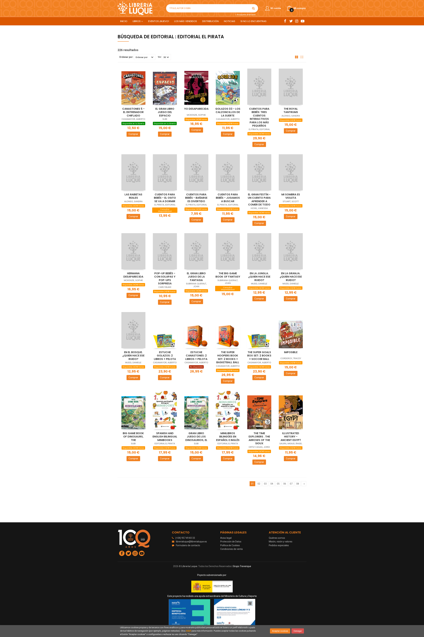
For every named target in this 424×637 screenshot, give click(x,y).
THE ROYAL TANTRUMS (291, 110)
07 (291, 483)
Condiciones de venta (231, 549)
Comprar (133, 134)
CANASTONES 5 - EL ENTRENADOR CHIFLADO (133, 112)
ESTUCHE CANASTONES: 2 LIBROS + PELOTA (196, 355)
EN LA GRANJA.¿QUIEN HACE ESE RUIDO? (291, 276)
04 (271, 483)
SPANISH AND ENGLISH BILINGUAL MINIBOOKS (165, 436)
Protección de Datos (230, 541)
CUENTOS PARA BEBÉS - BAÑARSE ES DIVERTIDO (196, 198)
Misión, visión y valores (280, 541)
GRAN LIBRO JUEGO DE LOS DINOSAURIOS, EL (196, 436)
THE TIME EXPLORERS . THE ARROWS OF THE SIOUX (259, 438)
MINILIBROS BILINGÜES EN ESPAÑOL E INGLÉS (227, 436)
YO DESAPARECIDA (196, 109)
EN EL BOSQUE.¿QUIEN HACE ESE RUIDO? (133, 355)
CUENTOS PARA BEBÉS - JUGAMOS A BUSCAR (228, 198)
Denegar (298, 631)
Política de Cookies (230, 545)
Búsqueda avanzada (246, 14)
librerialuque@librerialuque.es (191, 541)
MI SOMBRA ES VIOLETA (290, 196)
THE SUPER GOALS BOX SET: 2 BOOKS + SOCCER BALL (259, 355)
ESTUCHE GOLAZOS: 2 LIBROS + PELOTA (165, 355)
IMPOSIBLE (290, 352)
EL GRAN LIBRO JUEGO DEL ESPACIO (164, 112)
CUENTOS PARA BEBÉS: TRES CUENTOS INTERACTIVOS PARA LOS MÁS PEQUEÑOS (259, 117)
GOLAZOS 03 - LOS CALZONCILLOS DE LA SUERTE (227, 112)
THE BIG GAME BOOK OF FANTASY (227, 275)
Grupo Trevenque (242, 566)
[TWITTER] (291, 21)
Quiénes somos (277, 538)
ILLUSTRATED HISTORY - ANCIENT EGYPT (291, 436)
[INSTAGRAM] (296, 21)
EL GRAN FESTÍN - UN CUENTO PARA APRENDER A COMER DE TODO (259, 200)
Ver (159, 57)
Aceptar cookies (280, 631)
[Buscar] (253, 8)
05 (278, 483)
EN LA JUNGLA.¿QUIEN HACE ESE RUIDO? (259, 276)
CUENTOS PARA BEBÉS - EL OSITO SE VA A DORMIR (165, 198)
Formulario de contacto (188, 545)
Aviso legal (226, 538)
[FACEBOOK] (285, 21)
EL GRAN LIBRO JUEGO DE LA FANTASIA (196, 276)
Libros (137, 21)
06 (284, 483)
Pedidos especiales (279, 545)
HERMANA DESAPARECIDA (133, 275)
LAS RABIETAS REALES (133, 196)
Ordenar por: (126, 57)
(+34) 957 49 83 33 (185, 538)
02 (259, 483)
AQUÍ (188, 631)
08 (297, 483)
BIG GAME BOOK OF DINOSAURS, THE (133, 436)
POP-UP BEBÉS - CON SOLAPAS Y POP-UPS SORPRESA (164, 278)
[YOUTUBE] (302, 21)
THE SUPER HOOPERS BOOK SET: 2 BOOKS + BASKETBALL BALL (227, 357)
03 (265, 483)
